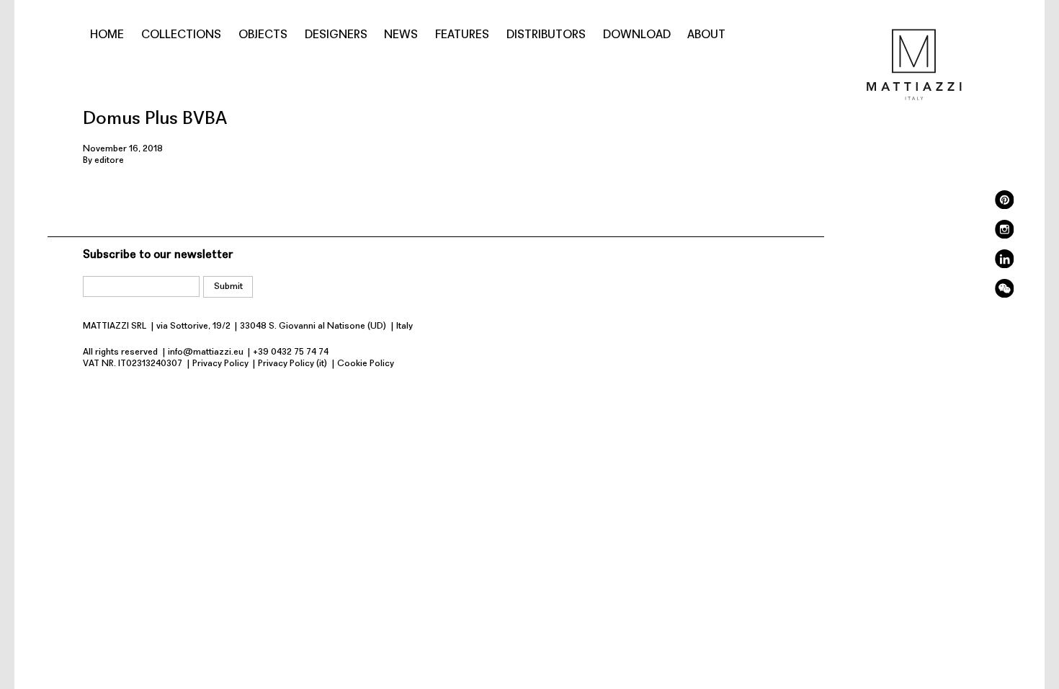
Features (462, 35)
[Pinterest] (1004, 206)
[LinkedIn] (1004, 265)
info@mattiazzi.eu (205, 352)
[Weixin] (1004, 295)
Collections (181, 35)
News (401, 35)
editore (109, 160)
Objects (262, 35)
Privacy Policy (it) (292, 363)
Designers (336, 35)
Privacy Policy (220, 363)
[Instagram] (1004, 236)
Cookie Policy (365, 363)
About (706, 35)
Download (637, 35)
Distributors (546, 35)
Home (107, 35)
